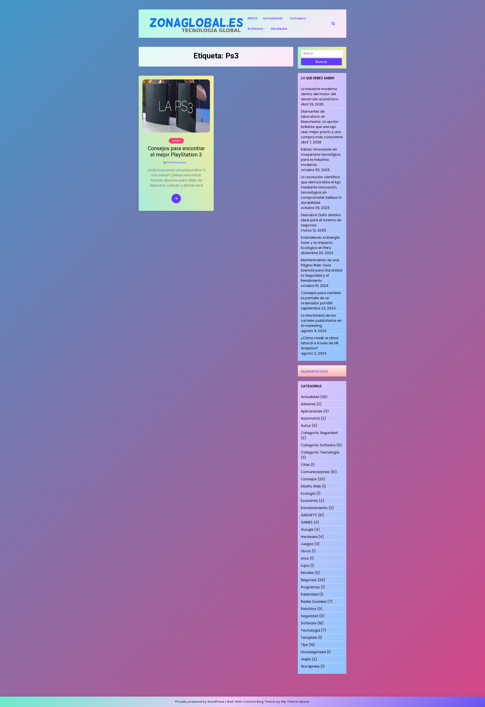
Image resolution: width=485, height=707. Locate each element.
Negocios (309, 580)
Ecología (308, 493)
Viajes (306, 659)
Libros (306, 551)
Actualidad (272, 18)
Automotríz (310, 418)
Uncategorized (313, 652)
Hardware (279, 29)
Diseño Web (311, 486)
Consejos (297, 18)
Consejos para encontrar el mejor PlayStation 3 (176, 151)
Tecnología (310, 630)
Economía (309, 500)
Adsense (308, 404)
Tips (304, 644)
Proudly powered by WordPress (199, 702)
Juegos (307, 543)
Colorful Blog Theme (259, 702)
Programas (310, 587)
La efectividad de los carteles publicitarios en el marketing (321, 320)
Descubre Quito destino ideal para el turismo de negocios (321, 220)
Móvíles (307, 572)
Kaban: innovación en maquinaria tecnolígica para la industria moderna (320, 157)
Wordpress (310, 666)
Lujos (305, 565)
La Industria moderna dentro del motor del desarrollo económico (319, 93)
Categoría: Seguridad (319, 432)
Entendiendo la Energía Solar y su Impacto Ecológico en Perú (320, 242)
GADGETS (309, 515)
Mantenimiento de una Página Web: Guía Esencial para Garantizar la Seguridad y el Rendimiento (322, 270)
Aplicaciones (311, 411)
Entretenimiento (314, 507)
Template (309, 637)
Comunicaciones (315, 471)
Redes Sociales (313, 601)
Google (307, 529)
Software (255, 29)
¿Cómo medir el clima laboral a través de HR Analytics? (319, 343)
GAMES (176, 140)
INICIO (253, 18)
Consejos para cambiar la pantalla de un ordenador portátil (321, 297)
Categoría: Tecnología (320, 452)
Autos (306, 425)
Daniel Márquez (176, 162)
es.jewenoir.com (314, 371)
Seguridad (309, 616)
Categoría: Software (318, 445)
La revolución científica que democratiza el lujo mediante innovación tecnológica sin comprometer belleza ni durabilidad (321, 190)
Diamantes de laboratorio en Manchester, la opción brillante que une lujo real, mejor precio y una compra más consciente (322, 124)
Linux (305, 558)
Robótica (308, 608)
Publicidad (309, 594)
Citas (305, 464)
